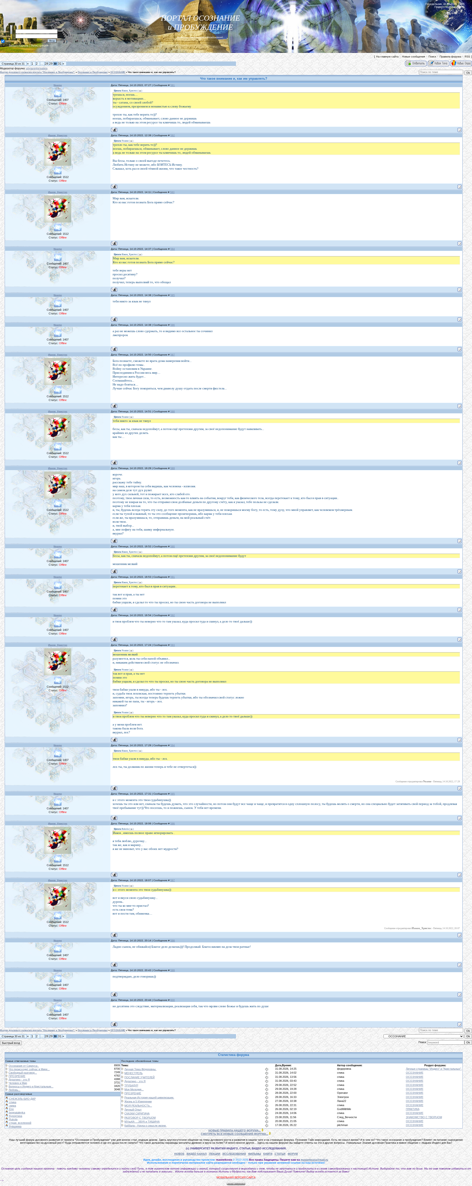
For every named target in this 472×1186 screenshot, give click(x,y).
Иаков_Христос (57, 135)
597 (172, 880)
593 (172, 645)
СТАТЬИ (280, 1153)
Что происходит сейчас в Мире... (29, 1069)
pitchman (342, 1125)
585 (172, 295)
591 (172, 577)
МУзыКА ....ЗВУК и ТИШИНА (142, 1121)
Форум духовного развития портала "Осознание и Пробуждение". (37, 72)
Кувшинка (14, 1126)
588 (172, 411)
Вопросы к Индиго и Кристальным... (31, 1086)
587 (172, 354)
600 (172, 1000)
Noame (58, 85)
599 (172, 970)
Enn (11, 1109)
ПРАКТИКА (412, 1109)
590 (172, 546)
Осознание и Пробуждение (93, 72)
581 (172, 85)
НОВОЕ (179, 1153)
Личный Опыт (133, 1109)
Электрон (343, 1097)
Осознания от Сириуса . (24, 1065)
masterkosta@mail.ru (314, 1159)
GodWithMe (344, 1109)
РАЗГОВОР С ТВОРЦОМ (140, 1117)
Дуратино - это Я (19, 1079)
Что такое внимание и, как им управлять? (152, 72)
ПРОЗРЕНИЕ (17, 1076)
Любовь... (14, 1089)
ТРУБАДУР (131, 1085)
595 (172, 793)
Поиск (432, 56)
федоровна (344, 1068)
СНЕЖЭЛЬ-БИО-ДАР (22, 1098)
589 (172, 468)
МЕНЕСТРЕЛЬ (133, 1073)
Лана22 (341, 1100)
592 (172, 615)
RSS (467, 56)
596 (172, 823)
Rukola (12, 1119)
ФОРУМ (293, 1153)
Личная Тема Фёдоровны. (140, 1069)
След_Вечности (347, 1117)
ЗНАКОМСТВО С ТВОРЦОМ (424, 1117)
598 (172, 940)
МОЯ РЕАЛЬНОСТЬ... (138, 1105)
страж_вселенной (19, 1122)
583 (172, 192)
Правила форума (450, 56)
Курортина (15, 1115)
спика (340, 1072)
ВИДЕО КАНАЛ (197, 1153)
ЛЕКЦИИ (214, 1153)
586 (172, 325)
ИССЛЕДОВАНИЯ (234, 1153)
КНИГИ (267, 1153)
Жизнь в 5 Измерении (138, 1101)
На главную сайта (387, 56)
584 (172, 249)
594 (172, 745)
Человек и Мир (18, 1083)
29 (51, 63)
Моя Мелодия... (134, 1089)
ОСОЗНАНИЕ (117, 72)
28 (46, 63)
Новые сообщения (413, 56)
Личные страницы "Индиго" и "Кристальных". (434, 1068)
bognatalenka (16, 1112)
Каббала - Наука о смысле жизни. (145, 1125)
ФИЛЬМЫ (254, 1153)
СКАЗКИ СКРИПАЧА (136, 1113)
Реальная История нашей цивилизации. (149, 1097)
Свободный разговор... (23, 1072)
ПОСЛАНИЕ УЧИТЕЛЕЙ (139, 1077)
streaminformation (36, 68)
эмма (12, 1105)
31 (59, 63)
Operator (342, 1092)
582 (172, 135)
